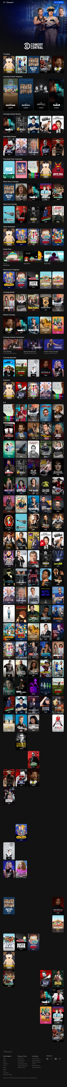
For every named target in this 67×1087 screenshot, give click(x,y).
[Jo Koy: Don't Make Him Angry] (45, 723)
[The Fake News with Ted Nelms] (33, 650)
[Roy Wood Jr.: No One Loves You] (9, 924)
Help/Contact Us (35, 1058)
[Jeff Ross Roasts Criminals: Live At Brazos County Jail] (58, 705)
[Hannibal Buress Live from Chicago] (21, 668)
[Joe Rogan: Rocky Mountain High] (33, 741)
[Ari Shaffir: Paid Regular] (33, 449)
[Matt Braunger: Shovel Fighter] (58, 814)
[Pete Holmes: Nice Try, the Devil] (45, 887)
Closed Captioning (36, 1060)
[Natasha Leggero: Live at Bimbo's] (58, 832)
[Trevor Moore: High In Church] (9, 1015)
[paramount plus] (10, 2)
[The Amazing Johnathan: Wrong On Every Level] (9, 431)
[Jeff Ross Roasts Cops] (45, 705)
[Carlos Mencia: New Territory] (9, 504)
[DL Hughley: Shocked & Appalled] (45, 577)
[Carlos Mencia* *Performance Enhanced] (58, 485)
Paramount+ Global (7, 1074)
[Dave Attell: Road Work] (45, 595)
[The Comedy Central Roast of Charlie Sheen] (9, 540)
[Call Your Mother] (45, 485)
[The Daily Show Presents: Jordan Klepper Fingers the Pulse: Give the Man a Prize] (45, 978)
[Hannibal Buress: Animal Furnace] (9, 668)
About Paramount (36, 1065)
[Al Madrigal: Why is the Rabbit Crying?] (45, 412)
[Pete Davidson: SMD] (33, 887)
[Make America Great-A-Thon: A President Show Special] (33, 814)
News (4, 1071)
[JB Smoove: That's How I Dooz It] (21, 686)
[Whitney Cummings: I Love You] (45, 1033)
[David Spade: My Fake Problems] (58, 595)
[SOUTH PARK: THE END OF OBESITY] (33, 942)
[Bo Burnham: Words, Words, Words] (58, 467)
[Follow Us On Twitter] (51, 1059)
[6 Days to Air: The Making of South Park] (9, 412)
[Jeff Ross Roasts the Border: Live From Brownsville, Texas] (9, 723)
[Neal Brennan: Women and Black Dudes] (33, 851)
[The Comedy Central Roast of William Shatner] (33, 558)
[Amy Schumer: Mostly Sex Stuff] (58, 431)
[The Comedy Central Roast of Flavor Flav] (33, 540)
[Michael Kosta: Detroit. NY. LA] (9, 832)
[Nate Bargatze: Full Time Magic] (9, 851)
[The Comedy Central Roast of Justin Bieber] (58, 540)
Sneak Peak (5, 1072)
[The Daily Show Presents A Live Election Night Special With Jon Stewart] (9, 595)
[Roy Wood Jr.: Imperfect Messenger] (58, 905)
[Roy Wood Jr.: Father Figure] (45, 905)
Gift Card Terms (21, 1060)
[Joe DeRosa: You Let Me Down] (9, 741)
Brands (4, 1069)
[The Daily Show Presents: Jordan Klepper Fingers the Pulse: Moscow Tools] (9, 778)
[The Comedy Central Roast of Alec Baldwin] (33, 522)
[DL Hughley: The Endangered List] (58, 577)
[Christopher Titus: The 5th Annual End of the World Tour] (9, 522)
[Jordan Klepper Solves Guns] (21, 759)
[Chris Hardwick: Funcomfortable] (58, 504)
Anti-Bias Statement (36, 1067)
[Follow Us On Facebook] (47, 1059)
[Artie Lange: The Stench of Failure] (45, 449)
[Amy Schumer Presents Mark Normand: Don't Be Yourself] (21, 431)
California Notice (21, 1067)
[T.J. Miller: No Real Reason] (58, 960)
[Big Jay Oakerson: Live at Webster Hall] (33, 467)
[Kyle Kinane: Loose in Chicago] (58, 796)
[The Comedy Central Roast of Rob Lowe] (21, 558)
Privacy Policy (21, 1062)
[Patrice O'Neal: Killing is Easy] (9, 887)
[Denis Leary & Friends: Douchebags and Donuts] (33, 613)
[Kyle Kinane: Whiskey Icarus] (9, 814)
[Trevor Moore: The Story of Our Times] (21, 1015)
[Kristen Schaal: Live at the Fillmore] (58, 778)
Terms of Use (21, 1058)
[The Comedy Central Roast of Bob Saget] (45, 522)
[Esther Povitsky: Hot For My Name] (58, 631)
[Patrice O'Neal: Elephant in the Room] (58, 869)
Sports (4, 1067)
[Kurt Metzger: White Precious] (33, 796)
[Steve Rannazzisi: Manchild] (33, 960)
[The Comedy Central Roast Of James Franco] (45, 540)
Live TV (5, 1065)
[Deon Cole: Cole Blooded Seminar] (45, 613)
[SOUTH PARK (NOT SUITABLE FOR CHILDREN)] (21, 942)
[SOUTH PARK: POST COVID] (45, 924)
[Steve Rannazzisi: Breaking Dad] (21, 960)
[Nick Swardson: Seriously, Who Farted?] (45, 851)
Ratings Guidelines (36, 1062)
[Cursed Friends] (33, 577)
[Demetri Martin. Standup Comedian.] (21, 613)
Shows (4, 1060)
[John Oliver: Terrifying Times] (9, 759)
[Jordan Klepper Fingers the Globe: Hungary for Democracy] (33, 759)
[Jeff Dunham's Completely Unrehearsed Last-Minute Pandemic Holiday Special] (9, 705)
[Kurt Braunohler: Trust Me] (21, 796)
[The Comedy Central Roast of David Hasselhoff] (21, 540)
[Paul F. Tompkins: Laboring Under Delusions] (21, 887)
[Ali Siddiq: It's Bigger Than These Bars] (58, 412)
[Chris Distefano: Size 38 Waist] (45, 504)
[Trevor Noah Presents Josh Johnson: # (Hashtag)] (33, 1015)
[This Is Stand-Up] (9, 997)
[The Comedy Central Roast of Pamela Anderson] (9, 558)
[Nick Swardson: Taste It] (58, 851)
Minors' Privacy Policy (22, 1065)
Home (4, 1058)
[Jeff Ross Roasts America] (33, 705)
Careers (34, 1063)
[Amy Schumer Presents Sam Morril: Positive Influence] (45, 431)
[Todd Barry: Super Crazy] (33, 997)
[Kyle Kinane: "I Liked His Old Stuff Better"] (45, 796)
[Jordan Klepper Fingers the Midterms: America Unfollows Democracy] (45, 759)
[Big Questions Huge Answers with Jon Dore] (45, 467)
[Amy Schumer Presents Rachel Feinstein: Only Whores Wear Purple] (33, 431)
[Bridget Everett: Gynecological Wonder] (9, 485)
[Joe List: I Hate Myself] (21, 741)
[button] (4, 2)
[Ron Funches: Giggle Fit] (33, 905)
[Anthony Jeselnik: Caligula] (21, 449)
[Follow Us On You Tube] (56, 1059)
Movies (4, 1062)
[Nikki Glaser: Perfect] (9, 869)
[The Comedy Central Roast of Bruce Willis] (58, 522)
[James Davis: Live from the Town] (33, 686)
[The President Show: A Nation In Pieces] (58, 887)
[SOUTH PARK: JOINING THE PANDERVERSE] (9, 942)
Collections (5, 1063)
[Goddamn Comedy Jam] (45, 650)
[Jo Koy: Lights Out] (58, 723)
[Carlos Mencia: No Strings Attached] (21, 504)
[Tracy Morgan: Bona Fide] (58, 997)
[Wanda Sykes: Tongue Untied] (33, 1033)
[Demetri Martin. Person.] (9, 613)
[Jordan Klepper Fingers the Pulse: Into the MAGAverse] (58, 759)
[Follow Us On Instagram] (60, 1059)
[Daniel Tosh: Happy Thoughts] (33, 595)
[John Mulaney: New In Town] (45, 741)
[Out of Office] (45, 869)
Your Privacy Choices (22, 1063)
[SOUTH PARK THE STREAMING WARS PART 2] (58, 924)
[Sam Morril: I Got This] (45, 942)
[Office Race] (33, 869)
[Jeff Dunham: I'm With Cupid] (58, 686)
